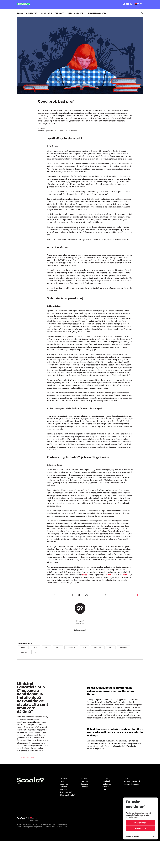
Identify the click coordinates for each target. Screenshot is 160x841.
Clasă (20, 13)
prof (35, 647)
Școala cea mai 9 (76, 13)
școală (24, 652)
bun (84, 647)
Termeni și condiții (132, 781)
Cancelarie (46, 13)
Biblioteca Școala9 (98, 13)
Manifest (85, 781)
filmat (110, 575)
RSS (104, 789)
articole (85, 575)
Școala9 (80, 621)
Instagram (107, 784)
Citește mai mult (27, 757)
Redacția (84, 784)
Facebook (106, 781)
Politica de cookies (131, 784)
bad (46, 647)
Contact (84, 787)
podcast (126, 575)
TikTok (106, 787)
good (23, 647)
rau (110, 647)
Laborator (31, 13)
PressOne (21, 722)
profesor (71, 647)
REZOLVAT (59, 13)
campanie (123, 647)
